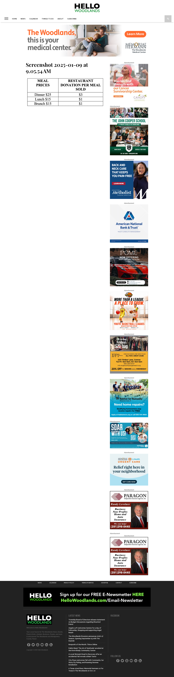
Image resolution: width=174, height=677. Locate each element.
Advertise (104, 582)
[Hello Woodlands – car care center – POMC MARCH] (129, 286)
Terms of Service (87, 582)
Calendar (33, 19)
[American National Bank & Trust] (129, 242)
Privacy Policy (69, 582)
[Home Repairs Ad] (129, 417)
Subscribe (71, 19)
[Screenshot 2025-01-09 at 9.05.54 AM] (65, 107)
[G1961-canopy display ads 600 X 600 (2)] (129, 101)
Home (14, 19)
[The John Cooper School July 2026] (129, 155)
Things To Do (48, 19)
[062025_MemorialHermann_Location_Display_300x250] (129, 485)
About (60, 19)
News (23, 19)
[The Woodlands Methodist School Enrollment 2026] (129, 448)
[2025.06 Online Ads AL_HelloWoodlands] (129, 373)
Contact (119, 582)
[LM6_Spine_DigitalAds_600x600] (129, 198)
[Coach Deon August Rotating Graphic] (129, 329)
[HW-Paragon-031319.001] (129, 529)
